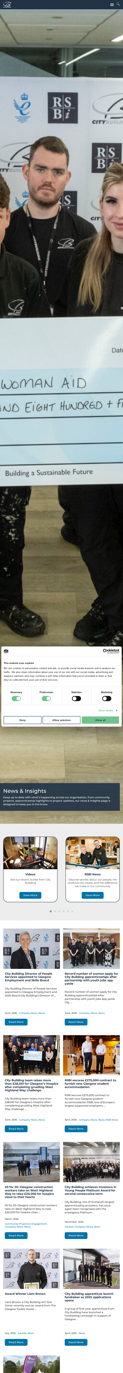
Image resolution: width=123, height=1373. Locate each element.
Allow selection (61, 720)
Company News (28, 1013)
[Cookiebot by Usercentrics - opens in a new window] (105, 651)
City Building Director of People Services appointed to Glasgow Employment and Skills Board (28, 977)
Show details (105, 710)
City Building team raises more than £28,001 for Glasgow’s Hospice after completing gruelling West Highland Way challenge (31, 1085)
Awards (69, 1226)
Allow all (100, 720)
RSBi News (93, 874)
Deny (23, 720)
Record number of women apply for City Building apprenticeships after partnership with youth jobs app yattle (91, 978)
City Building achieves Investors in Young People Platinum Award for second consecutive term (90, 1190)
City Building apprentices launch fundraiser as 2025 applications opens (89, 1297)
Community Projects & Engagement (26, 1223)
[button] (112, 5)
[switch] (46, 698)
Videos (30, 874)
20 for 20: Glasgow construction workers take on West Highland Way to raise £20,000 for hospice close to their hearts (29, 1192)
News (41, 1013)
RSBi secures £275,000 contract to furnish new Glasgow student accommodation (90, 1084)
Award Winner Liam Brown (25, 1294)
